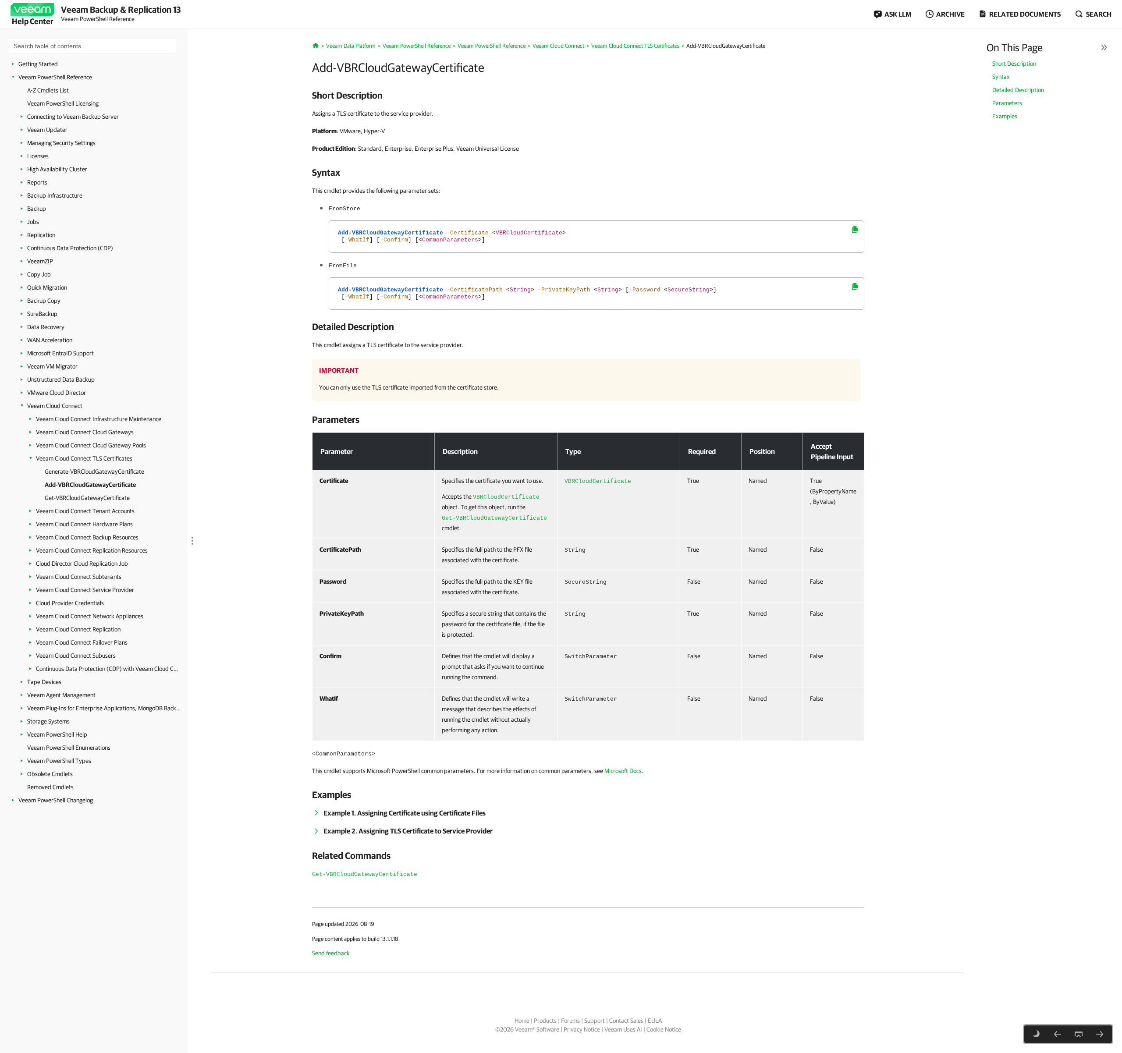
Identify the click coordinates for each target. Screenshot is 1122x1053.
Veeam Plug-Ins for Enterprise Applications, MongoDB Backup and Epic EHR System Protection (104, 708)
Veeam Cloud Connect (54, 405)
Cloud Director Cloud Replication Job (82, 563)
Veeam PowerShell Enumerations (68, 747)
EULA (655, 1020)
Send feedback (331, 953)
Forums (570, 1020)
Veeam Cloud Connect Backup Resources (87, 537)
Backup (36, 208)
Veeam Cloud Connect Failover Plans (82, 642)
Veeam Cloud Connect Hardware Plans (84, 524)
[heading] (588, 95)
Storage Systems (48, 721)
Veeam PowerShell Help (57, 734)
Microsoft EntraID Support (60, 353)
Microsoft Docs (623, 770)
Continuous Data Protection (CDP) (70, 248)
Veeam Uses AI (623, 1029)
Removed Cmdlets (50, 787)
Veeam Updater (47, 129)
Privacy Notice (582, 1029)
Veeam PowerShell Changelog (55, 800)
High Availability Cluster (57, 169)
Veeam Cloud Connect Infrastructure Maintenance (98, 418)
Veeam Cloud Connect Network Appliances (89, 616)
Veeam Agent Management (61, 694)
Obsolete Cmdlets (50, 773)
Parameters (1007, 102)
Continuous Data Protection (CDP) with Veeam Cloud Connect (107, 668)
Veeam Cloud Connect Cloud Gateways (85, 432)
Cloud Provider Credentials (70, 602)
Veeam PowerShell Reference (55, 77)
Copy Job (39, 274)
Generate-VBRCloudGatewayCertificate (94, 471)
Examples (1004, 116)
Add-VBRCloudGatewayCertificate (90, 484)
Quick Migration (47, 287)
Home (522, 1020)
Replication (41, 234)
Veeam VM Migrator (52, 366)
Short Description (1014, 63)
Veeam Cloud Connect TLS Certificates (84, 458)
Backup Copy (43, 300)
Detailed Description (1018, 89)
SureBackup (42, 313)
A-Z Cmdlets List (48, 90)
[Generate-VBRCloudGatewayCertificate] (1057, 1034)
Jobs (33, 221)
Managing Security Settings (61, 142)
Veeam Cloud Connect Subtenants (78, 576)
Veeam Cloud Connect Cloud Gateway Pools (91, 445)
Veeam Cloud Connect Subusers (76, 655)
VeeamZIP (40, 261)
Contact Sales (626, 1020)
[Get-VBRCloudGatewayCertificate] (1099, 1034)
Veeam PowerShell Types (59, 760)
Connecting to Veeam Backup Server (73, 116)
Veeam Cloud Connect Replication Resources (92, 550)
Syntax (1001, 76)
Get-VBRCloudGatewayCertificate (87, 497)
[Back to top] (1078, 1034)
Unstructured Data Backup (61, 379)
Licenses (38, 156)
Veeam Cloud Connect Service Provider (85, 589)
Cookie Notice (663, 1029)
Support (594, 1020)
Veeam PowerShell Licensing (63, 103)
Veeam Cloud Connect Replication (78, 629)
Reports (37, 182)
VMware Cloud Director (56, 392)
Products (545, 1020)
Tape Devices (44, 681)
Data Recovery (45, 326)
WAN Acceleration (49, 340)
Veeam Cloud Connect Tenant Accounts (85, 510)
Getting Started (38, 63)
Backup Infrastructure (54, 195)
